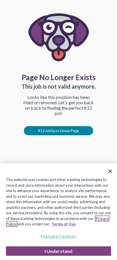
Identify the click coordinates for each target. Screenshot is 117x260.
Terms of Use (64, 224)
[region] (58, 211)
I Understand (59, 251)
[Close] (110, 171)
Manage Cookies (58, 236)
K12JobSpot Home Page (58, 130)
